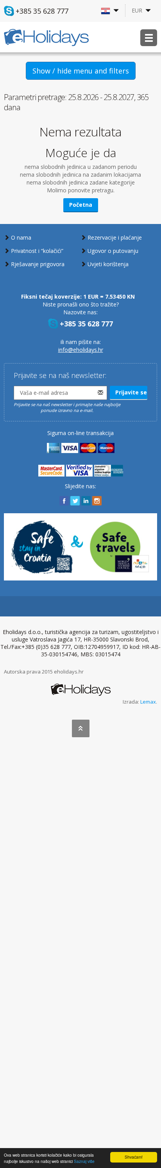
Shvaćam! (134, 1157)
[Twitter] (75, 500)
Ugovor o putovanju (113, 250)
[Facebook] (64, 500)
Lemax (148, 701)
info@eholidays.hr (80, 349)
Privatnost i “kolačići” (37, 250)
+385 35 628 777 (42, 11)
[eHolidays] (81, 686)
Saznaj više (84, 1161)
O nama (21, 237)
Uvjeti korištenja (108, 264)
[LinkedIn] (86, 500)
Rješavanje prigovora (37, 264)
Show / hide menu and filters (80, 70)
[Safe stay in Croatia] (80, 546)
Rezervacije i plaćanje (115, 237)
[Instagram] (97, 500)
